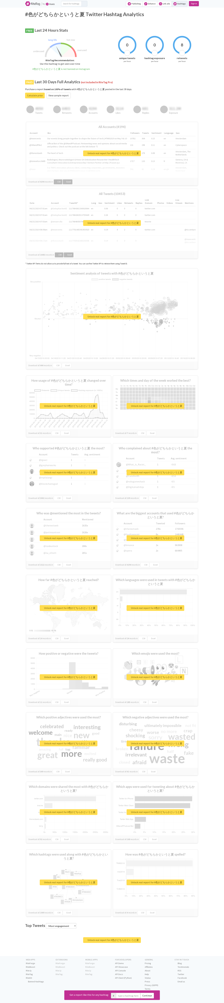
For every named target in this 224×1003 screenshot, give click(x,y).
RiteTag (29, 974)
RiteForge (30, 963)
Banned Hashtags (36, 981)
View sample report (58, 95)
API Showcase (121, 967)
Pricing (148, 963)
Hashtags (181, 3)
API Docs (119, 974)
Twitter (180, 974)
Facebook (182, 978)
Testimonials (183, 967)
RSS (179, 970)
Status (148, 978)
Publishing (136, 3)
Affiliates (149, 967)
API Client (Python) (123, 978)
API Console (120, 970)
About (147, 970)
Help (147, 974)
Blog (179, 963)
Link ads (166, 3)
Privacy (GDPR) (151, 985)
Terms (147, 988)
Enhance (152, 3)
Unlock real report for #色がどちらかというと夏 (113, 153)
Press (147, 981)
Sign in (194, 3)
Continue (147, 995)
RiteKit (29, 978)
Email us (181, 981)
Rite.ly (29, 970)
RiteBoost (30, 967)
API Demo (119, 963)
